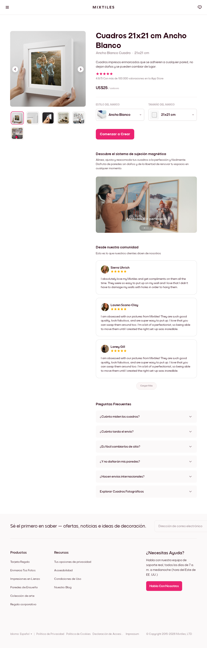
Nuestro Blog (63, 587)
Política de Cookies (78, 634)
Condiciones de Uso (67, 578)
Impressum (132, 634)
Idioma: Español (20, 634)
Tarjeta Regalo (20, 561)
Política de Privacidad (50, 634)
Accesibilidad (63, 570)
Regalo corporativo (23, 604)
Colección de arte (22, 595)
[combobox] (119, 115)
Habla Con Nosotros (164, 586)
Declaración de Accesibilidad (108, 634)
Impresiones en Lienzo (25, 578)
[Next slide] (81, 69)
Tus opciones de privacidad (72, 561)
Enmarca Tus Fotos (23, 570)
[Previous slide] (15, 69)
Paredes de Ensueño (24, 587)
